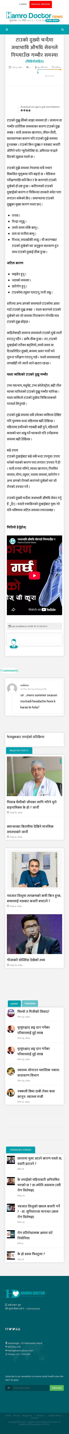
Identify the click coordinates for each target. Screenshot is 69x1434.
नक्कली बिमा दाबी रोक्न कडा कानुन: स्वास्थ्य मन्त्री (36, 1094)
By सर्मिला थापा (42, 67)
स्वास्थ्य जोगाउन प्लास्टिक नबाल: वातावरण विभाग (38, 1072)
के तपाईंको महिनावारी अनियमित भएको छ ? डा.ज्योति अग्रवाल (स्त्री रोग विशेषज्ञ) (39, 1185)
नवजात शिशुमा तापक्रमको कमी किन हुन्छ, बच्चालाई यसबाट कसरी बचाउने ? (34, 898)
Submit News (54, 1415)
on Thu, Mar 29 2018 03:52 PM (33, 689)
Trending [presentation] (30, 1003)
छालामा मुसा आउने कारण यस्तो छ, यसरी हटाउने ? (39, 1161)
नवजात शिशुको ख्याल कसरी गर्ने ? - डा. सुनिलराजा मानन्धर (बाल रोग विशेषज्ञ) (38, 1211)
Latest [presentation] (14, 1004)
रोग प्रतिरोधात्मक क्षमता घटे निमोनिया (35, 1235)
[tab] (15, 1003)
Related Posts (19, 750)
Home (8, 1415)
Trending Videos (20, 1150)
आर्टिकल (57, 67)
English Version (40, 4)
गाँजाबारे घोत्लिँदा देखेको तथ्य (26, 960)
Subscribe (57, 1388)
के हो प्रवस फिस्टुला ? (31, 1254)
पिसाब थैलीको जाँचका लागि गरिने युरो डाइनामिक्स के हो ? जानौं (32, 804)
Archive (40, 1415)
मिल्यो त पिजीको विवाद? (33, 1012)
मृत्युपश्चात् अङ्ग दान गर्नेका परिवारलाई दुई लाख (33, 1030)
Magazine (27, 1415)
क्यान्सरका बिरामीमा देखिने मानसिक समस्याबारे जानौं (30, 829)
